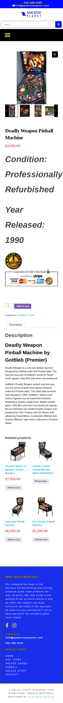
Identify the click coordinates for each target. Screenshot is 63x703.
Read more (41, 481)
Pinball (30, 315)
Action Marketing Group (41, 697)
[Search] (58, 24)
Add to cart (23, 306)
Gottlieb (22, 315)
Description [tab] (15, 324)
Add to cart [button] (13, 487)
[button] (7, 35)
